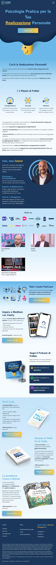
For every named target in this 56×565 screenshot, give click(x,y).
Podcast (4, 529)
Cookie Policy (26, 561)
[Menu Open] (41, 3)
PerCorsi (4, 531)
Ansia (21, 532)
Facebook (40, 536)
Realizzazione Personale (27, 529)
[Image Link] (6, 3)
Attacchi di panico (25, 534)
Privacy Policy (18, 561)
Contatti (4, 536)
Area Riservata (6, 533)
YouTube (40, 534)
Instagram (41, 532)
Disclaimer (11, 561)
